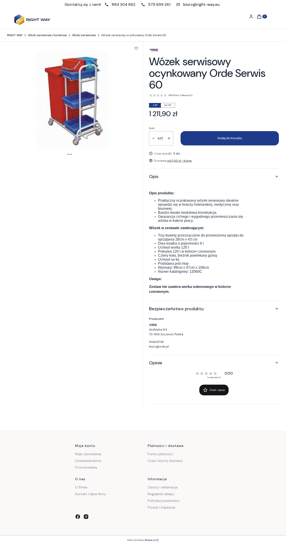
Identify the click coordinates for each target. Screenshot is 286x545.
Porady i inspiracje (161, 507)
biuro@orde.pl (159, 346)
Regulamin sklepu (161, 494)
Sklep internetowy (141, 540)
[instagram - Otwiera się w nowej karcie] (86, 516)
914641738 (156, 342)
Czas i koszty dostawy (165, 461)
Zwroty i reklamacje (163, 487)
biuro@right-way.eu (201, 4)
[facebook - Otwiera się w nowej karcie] (77, 516)
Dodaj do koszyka (230, 138)
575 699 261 (159, 4)
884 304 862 (123, 4)
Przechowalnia (86, 467)
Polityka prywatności (164, 501)
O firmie (81, 487)
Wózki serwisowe (84, 35)
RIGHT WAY (15, 35)
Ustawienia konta (88, 461)
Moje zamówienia (88, 454)
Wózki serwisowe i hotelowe (47, 35)
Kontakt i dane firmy (90, 494)
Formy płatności (160, 454)
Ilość (152, 128)
